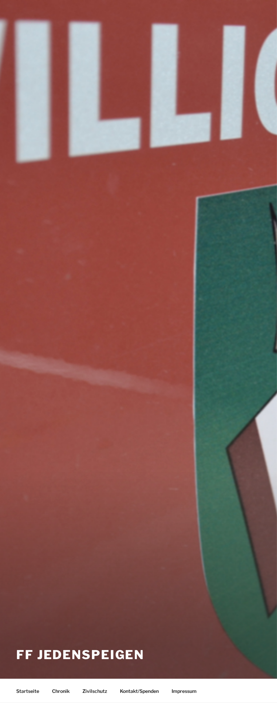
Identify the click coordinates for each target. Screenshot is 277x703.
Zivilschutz (94, 691)
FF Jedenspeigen (80, 654)
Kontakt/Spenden (139, 691)
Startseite (27, 691)
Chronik (61, 691)
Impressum (184, 691)
